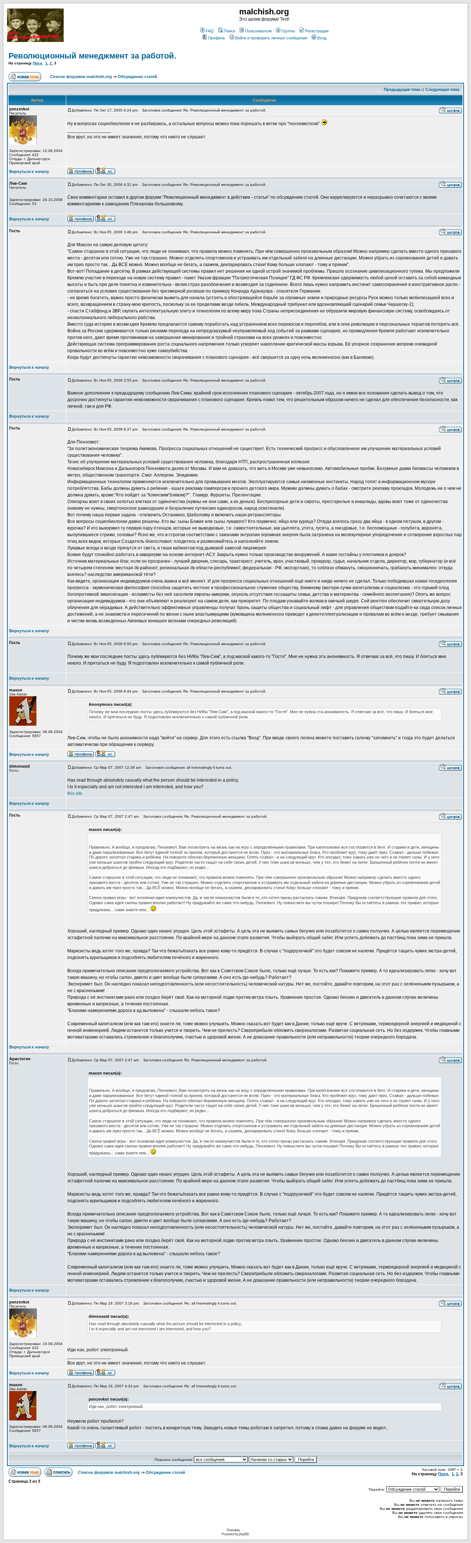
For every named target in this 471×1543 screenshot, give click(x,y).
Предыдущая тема (402, 89)
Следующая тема (442, 89)
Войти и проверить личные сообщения (271, 38)
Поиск (229, 31)
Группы (288, 31)
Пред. (38, 63)
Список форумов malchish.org (81, 76)
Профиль (216, 38)
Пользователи (258, 31)
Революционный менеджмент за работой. (92, 55)
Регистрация (317, 31)
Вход (321, 38)
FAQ (210, 31)
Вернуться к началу (29, 171)
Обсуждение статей (137, 76)
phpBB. (244, 1534)
